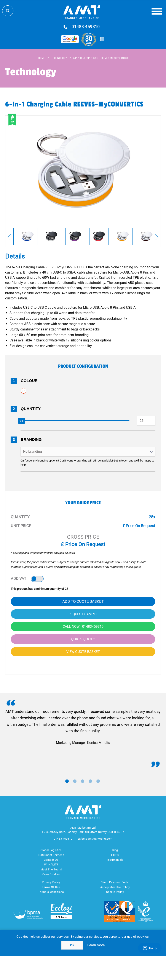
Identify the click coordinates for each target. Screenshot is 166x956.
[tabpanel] (83, 727)
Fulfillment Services (51, 855)
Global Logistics (51, 850)
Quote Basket (102, 39)
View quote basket (83, 652)
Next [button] (157, 237)
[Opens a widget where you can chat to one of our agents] (150, 948)
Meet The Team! (51, 869)
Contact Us (51, 859)
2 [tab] (75, 781)
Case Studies (51, 874)
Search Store (7, 10)
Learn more (96, 945)
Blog (115, 850)
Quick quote (83, 639)
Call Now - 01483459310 (83, 626)
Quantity (31, 409)
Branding (31, 439)
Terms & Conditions (51, 891)
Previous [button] (9, 237)
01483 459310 (86, 26)
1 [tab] (67, 781)
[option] (27, 236)
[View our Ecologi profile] (61, 911)
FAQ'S (115, 855)
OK (72, 945)
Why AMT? (51, 864)
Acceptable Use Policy (115, 887)
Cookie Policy (115, 891)
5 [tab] (98, 781)
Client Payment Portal (115, 882)
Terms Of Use (51, 887)
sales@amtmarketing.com (95, 838)
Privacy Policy (51, 882)
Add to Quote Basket (83, 601)
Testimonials (114, 859)
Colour (29, 381)
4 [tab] (90, 781)
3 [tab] (82, 781)
